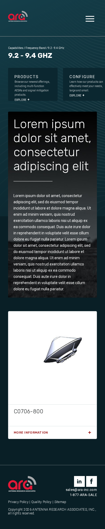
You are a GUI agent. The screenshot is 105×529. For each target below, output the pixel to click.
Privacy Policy (18, 502)
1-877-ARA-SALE (83, 495)
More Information (31, 432)
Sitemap (60, 502)
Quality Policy (41, 502)
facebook (91, 481)
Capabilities (15, 47)
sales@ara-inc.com (81, 490)
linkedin (79, 481)
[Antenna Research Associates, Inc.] (18, 17)
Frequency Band (36, 47)
